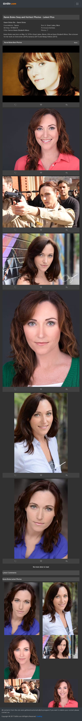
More (75, 42)
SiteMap (39, 716)
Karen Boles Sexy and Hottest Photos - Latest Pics (29, 17)
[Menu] (77, 4)
